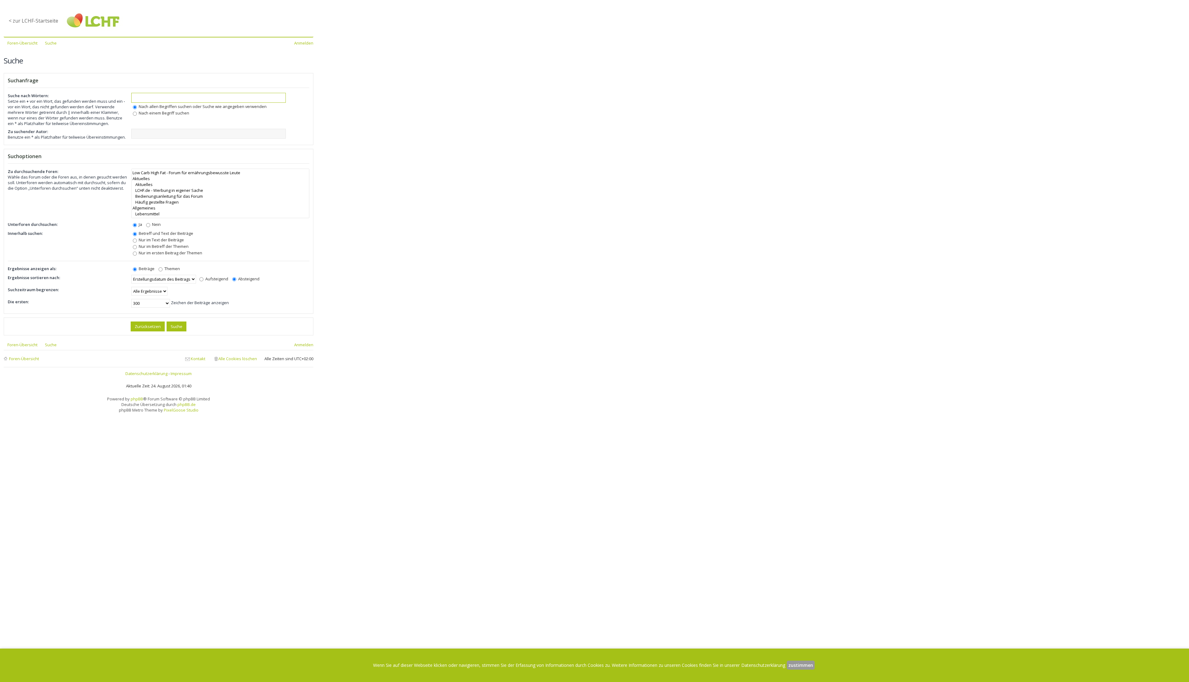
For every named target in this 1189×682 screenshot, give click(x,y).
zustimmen (800, 665)
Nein (156, 224)
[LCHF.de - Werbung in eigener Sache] (220, 190)
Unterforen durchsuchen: (33, 224)
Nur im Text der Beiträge (161, 240)
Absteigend (248, 279)
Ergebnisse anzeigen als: (32, 268)
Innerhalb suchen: (25, 233)
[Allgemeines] (220, 208)
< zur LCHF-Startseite (33, 20)
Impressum (181, 373)
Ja (140, 224)
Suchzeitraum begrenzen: (33, 289)
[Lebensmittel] (220, 214)
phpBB (137, 399)
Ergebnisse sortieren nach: (34, 277)
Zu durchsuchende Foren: (33, 171)
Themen (171, 268)
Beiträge (146, 268)
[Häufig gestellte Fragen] (220, 202)
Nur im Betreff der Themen (163, 246)
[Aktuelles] (220, 179)
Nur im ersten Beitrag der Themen (170, 253)
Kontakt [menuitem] (198, 358)
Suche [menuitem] (51, 43)
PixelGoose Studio (181, 410)
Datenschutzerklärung (146, 373)
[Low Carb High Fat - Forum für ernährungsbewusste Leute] (220, 173)
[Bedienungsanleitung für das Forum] (220, 196)
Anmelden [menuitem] (303, 43)
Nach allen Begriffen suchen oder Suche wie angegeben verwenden (202, 106)
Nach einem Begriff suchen (163, 113)
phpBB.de (186, 404)
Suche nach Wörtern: (28, 95)
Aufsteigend (216, 279)
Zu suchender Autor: (28, 131)
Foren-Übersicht (24, 358)
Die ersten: (18, 301)
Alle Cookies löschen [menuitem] (237, 358)
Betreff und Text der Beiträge (165, 233)
